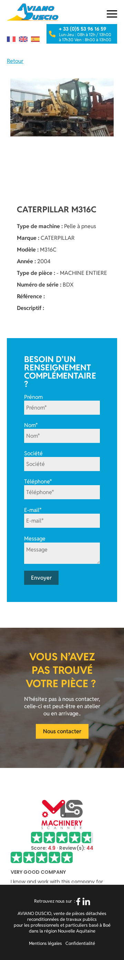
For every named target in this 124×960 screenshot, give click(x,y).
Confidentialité (80, 943)
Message (34, 539)
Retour (15, 61)
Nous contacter (62, 731)
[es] (35, 39)
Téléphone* (38, 481)
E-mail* (33, 510)
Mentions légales (45, 943)
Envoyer (41, 577)
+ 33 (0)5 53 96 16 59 (82, 28)
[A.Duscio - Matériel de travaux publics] (33, 12)
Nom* (31, 425)
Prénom (33, 397)
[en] (23, 39)
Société (33, 453)
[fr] (11, 39)
